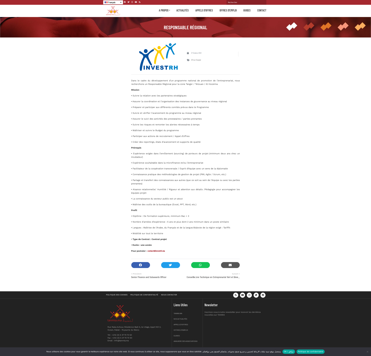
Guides (247, 10)
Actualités (182, 10)
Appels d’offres (204, 10)
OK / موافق (289, 351)
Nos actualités (180, 319)
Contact (261, 10)
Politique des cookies (117, 295)
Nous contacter (169, 295)
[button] (140, 265)
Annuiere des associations (185, 341)
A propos (164, 10)
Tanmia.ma (178, 313)
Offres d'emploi (196, 60)
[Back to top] (358, 347)
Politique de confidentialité (144, 295)
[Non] (367, 351)
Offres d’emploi (228, 10)
